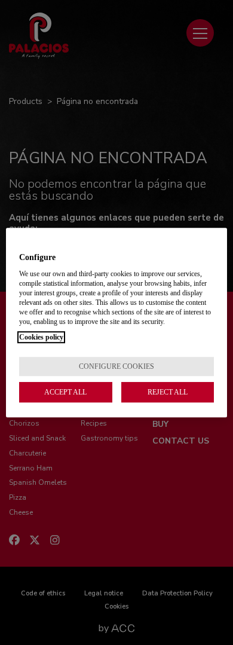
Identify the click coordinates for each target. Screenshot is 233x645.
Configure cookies (116, 366)
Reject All (168, 392)
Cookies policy (41, 337)
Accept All (65, 392)
